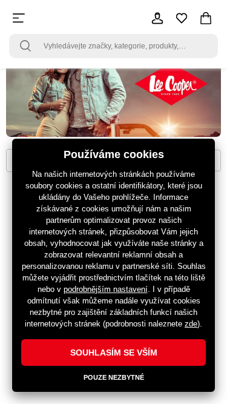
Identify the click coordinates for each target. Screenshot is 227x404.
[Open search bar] (25, 46)
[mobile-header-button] (157, 18)
